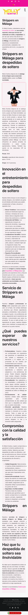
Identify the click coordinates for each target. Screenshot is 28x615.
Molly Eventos (15, 599)
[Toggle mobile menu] (25, 9)
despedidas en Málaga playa (13, 271)
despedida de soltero (8, 30)
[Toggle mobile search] (25, 10)
